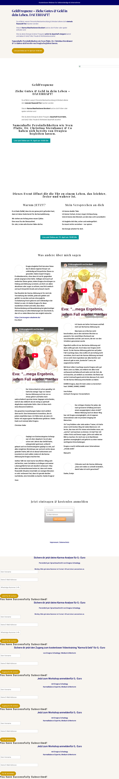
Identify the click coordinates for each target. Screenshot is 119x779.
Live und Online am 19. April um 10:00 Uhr (28, 51)
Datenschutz (64, 542)
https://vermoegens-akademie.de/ (27, 317)
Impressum (54, 542)
